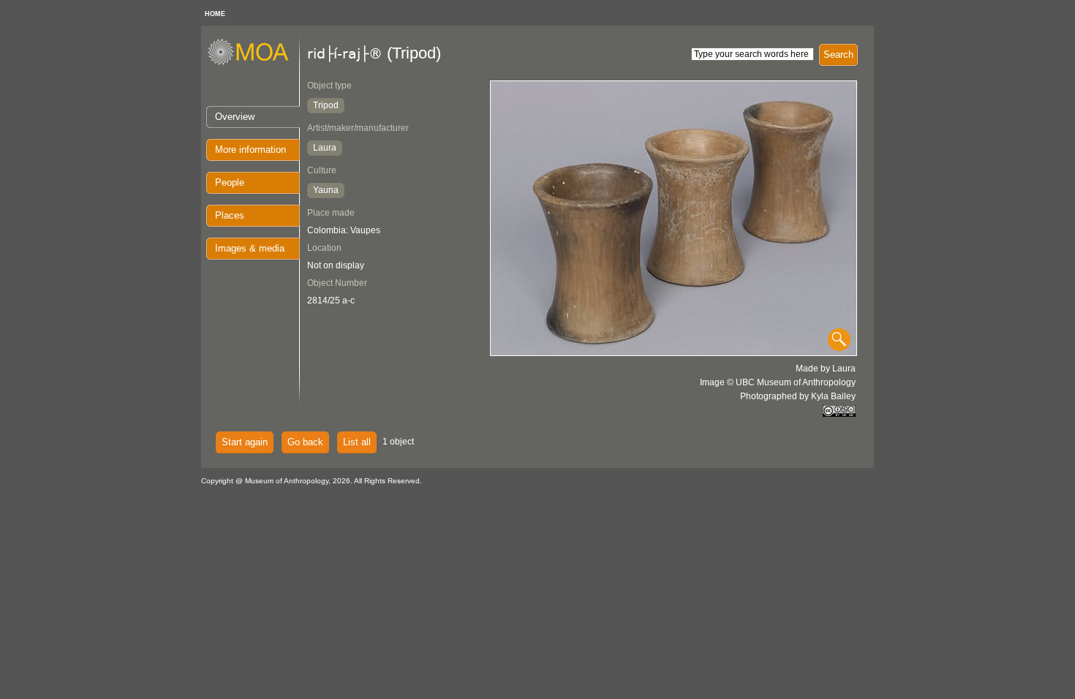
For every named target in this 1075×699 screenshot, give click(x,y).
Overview (234, 116)
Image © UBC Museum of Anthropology (778, 382)
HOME (215, 14)
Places (229, 215)
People (229, 182)
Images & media (249, 248)
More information (250, 149)
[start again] (253, 63)
